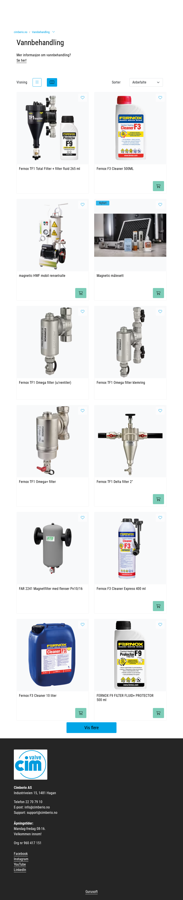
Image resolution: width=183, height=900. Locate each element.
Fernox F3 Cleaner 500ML (115, 169)
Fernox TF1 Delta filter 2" (115, 482)
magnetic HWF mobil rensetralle (42, 276)
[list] (37, 82)
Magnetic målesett (110, 276)
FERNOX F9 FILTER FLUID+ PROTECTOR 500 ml (125, 697)
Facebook (21, 854)
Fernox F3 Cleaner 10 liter (37, 695)
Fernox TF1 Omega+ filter (37, 482)
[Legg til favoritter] (82, 98)
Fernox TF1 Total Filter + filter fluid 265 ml (49, 169)
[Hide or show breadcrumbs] (53, 32)
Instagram (21, 859)
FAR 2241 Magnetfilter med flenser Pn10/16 (51, 589)
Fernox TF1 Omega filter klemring (121, 382)
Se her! (22, 60)
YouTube (20, 864)
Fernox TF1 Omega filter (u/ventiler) (45, 382)
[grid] (52, 82)
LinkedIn (20, 870)
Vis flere (91, 727)
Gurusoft (91, 892)
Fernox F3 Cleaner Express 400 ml (121, 589)
